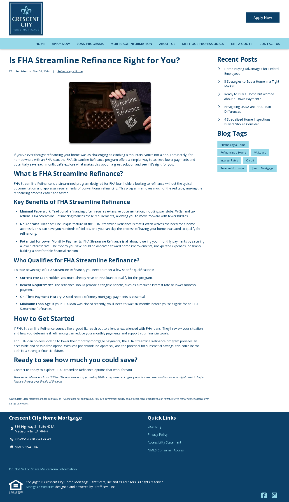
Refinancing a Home (70, 71)
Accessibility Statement (164, 442)
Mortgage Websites (40, 487)
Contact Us (269, 44)
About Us (167, 44)
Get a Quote (241, 44)
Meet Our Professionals (203, 44)
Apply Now (263, 17)
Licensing (154, 426)
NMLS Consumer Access (166, 450)
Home (40, 44)
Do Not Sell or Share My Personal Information (43, 469)
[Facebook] (264, 495)
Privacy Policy (158, 434)
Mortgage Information (131, 44)
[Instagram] (274, 495)
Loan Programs (90, 44)
